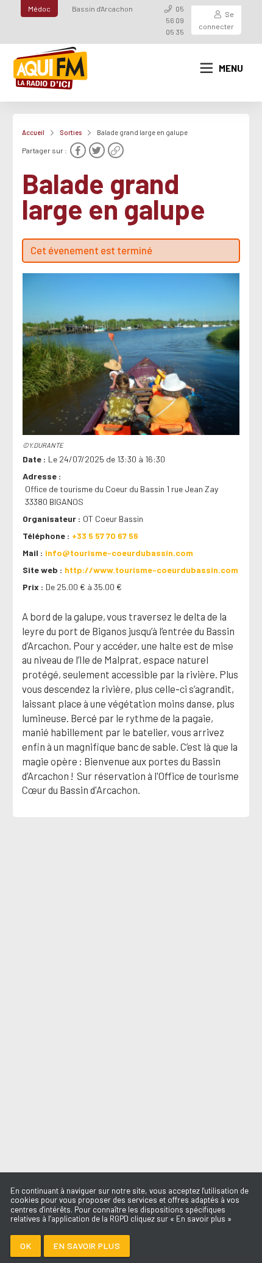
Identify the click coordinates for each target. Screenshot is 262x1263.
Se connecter (216, 20)
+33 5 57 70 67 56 (105, 536)
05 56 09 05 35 (175, 20)
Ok (25, 1245)
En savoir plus (87, 1245)
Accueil (33, 132)
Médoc (39, 8)
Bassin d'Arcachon (102, 8)
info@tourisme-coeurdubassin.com (119, 553)
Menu (231, 68)
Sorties (71, 132)
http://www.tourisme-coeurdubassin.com (151, 570)
